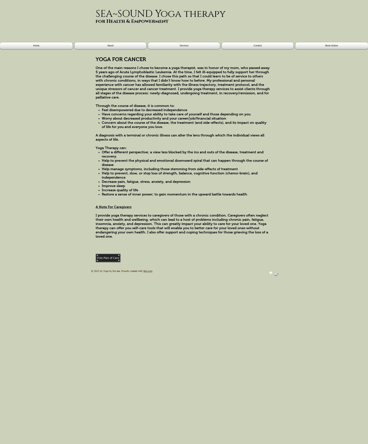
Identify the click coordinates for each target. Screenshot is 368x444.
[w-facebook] (276, 275)
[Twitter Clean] (271, 273)
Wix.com (147, 271)
